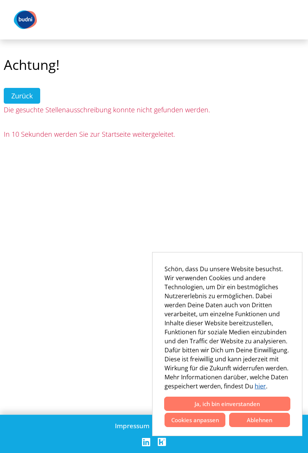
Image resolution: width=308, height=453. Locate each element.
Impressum (132, 425)
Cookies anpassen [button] (195, 420)
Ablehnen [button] (259, 420)
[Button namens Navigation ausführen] (289, 19)
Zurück (22, 95)
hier (260, 386)
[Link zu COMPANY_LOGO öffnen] (25, 19)
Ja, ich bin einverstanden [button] (227, 404)
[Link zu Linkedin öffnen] (146, 441)
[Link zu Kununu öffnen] (162, 441)
